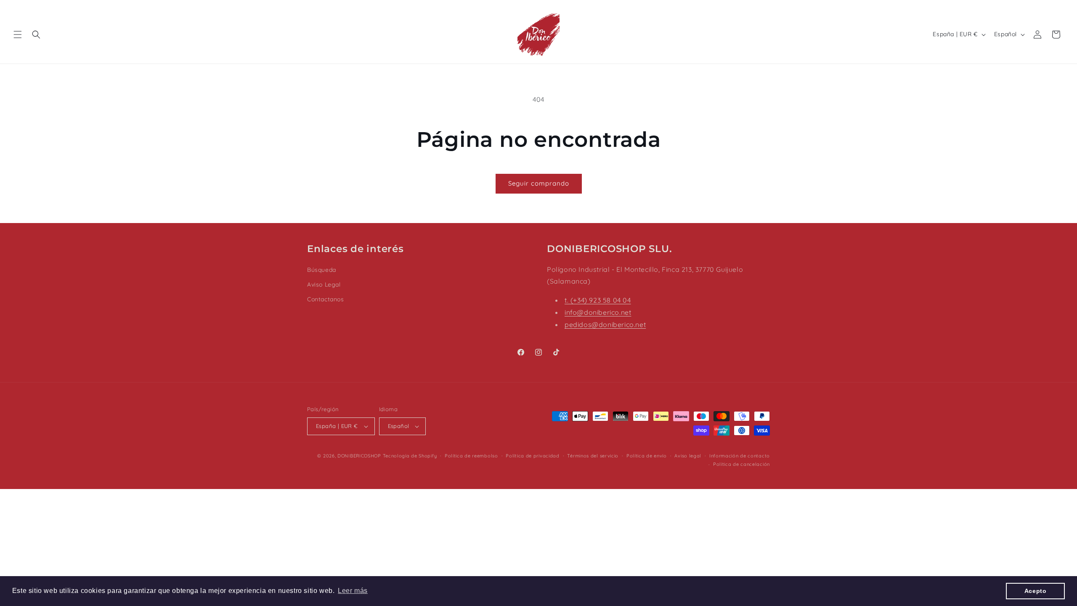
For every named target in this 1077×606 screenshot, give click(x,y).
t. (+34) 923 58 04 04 (598, 300)
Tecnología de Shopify (410, 456)
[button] (17, 34)
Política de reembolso (471, 456)
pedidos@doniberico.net (605, 324)
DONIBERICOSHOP (359, 456)
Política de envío (646, 456)
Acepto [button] (1035, 590)
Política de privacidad (532, 456)
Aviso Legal (324, 284)
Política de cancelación (741, 464)
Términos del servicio (592, 456)
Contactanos (325, 299)
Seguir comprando (538, 183)
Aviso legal (687, 456)
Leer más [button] (353, 590)
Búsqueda (321, 270)
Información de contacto (739, 456)
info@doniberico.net (598, 312)
